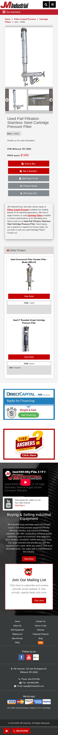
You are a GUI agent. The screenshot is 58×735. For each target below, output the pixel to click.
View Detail (29, 296)
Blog (41, 638)
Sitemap (40, 629)
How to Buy (29, 163)
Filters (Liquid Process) (25, 19)
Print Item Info (29, 193)
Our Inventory (13, 11)
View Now (19, 505)
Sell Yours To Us (29, 178)
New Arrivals (17, 638)
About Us (17, 625)
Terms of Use (40, 625)
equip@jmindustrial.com (33, 686)
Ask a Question (29, 171)
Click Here (39, 600)
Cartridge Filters (35, 215)
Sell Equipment (17, 629)
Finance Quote (29, 185)
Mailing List (17, 634)
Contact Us (41, 621)
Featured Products (41, 634)
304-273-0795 (21, 730)
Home (7, 19)
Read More (29, 558)
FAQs (17, 642)
